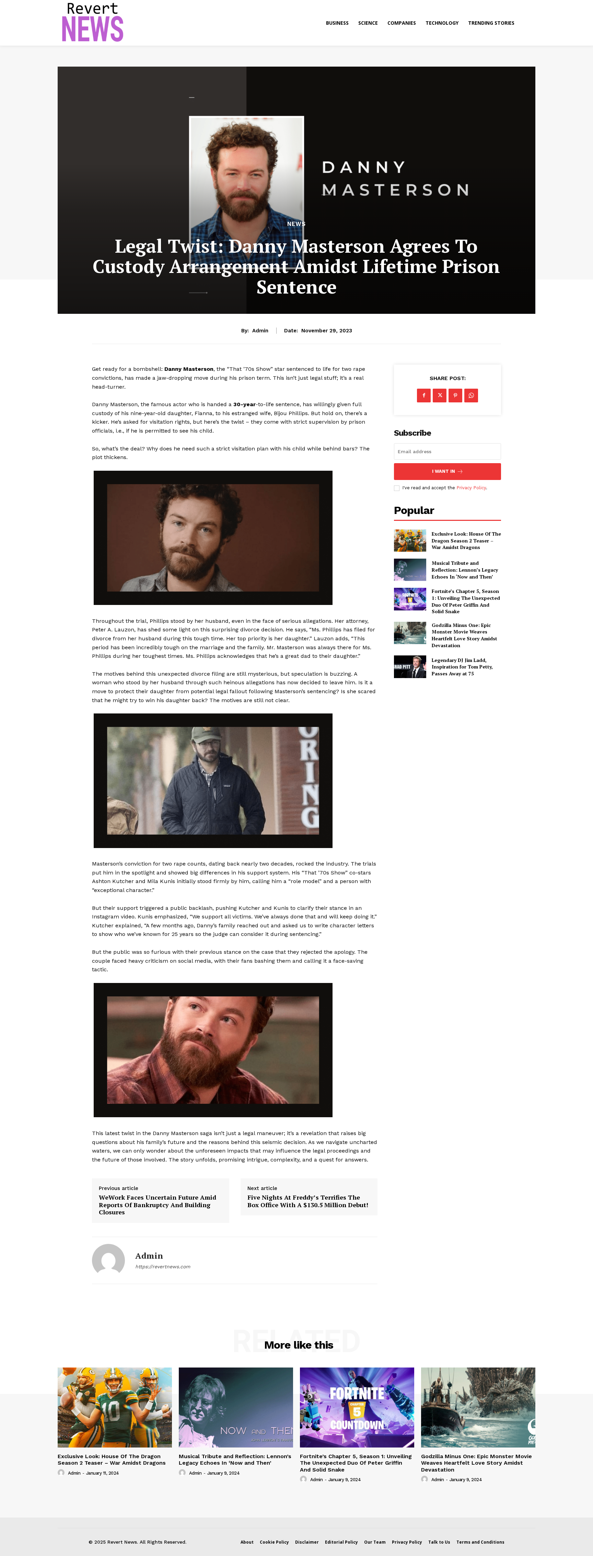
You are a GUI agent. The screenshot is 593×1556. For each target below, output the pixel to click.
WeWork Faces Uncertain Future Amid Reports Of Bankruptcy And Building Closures (157, 1205)
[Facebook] (424, 395)
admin (260, 331)
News (296, 224)
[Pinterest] (455, 395)
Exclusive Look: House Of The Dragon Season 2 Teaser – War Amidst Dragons (466, 540)
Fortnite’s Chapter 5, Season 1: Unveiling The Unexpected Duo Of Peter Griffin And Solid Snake (466, 601)
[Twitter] (439, 395)
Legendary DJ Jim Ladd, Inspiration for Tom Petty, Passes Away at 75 (462, 667)
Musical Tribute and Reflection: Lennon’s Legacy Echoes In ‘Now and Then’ (465, 570)
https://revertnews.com (162, 1266)
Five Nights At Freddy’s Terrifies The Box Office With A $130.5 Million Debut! (307, 1201)
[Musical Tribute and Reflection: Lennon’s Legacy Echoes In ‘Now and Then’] (410, 570)
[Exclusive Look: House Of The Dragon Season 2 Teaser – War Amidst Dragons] (410, 540)
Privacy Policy (471, 487)
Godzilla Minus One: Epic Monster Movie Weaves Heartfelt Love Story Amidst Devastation (464, 635)
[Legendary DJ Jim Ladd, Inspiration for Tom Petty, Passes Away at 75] (410, 666)
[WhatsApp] (471, 395)
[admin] (108, 1260)
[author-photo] (62, 1473)
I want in (443, 471)
